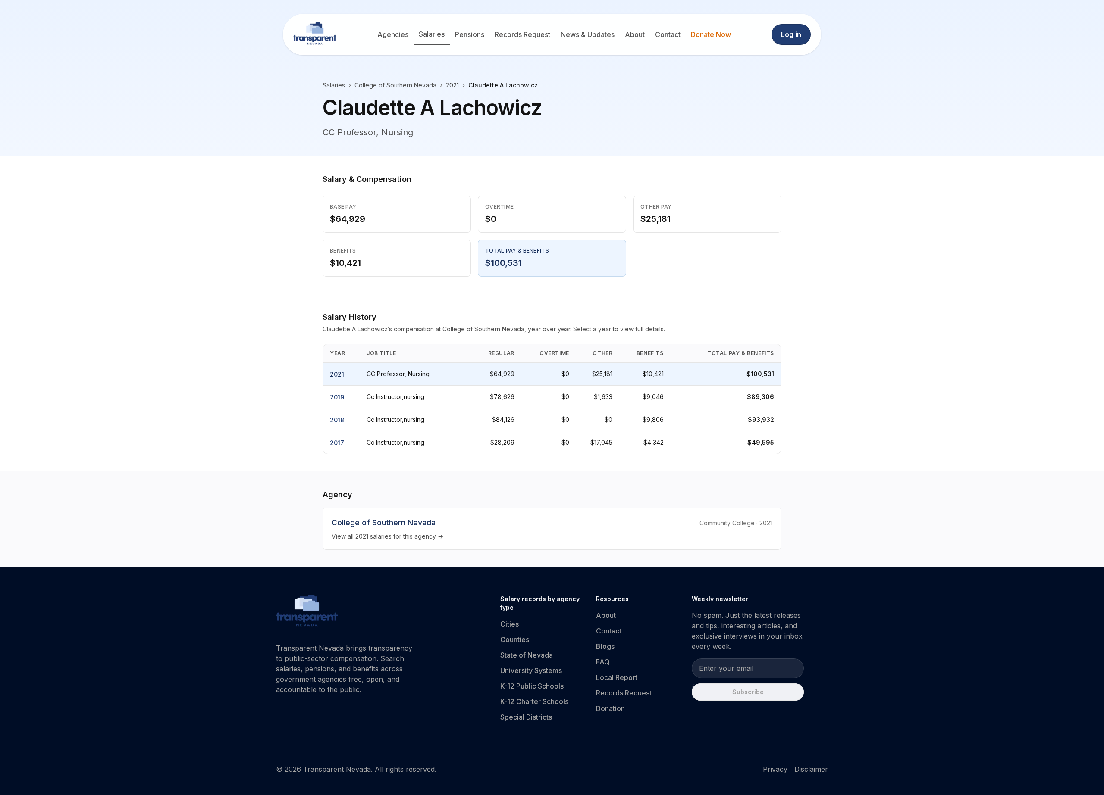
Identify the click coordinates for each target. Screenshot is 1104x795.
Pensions (469, 34)
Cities (509, 624)
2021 (337, 374)
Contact (668, 34)
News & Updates (588, 34)
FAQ (603, 662)
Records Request (522, 34)
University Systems (531, 670)
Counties (514, 639)
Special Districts (526, 717)
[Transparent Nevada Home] (307, 612)
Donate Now (711, 34)
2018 (337, 420)
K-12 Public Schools (532, 686)
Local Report (616, 677)
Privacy (775, 769)
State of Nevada (526, 655)
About (635, 34)
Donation (610, 708)
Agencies (392, 34)
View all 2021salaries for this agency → (387, 536)
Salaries (432, 34)
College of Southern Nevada (395, 85)
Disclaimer (811, 769)
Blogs (605, 646)
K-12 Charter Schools (534, 701)
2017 (337, 442)
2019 (337, 397)
